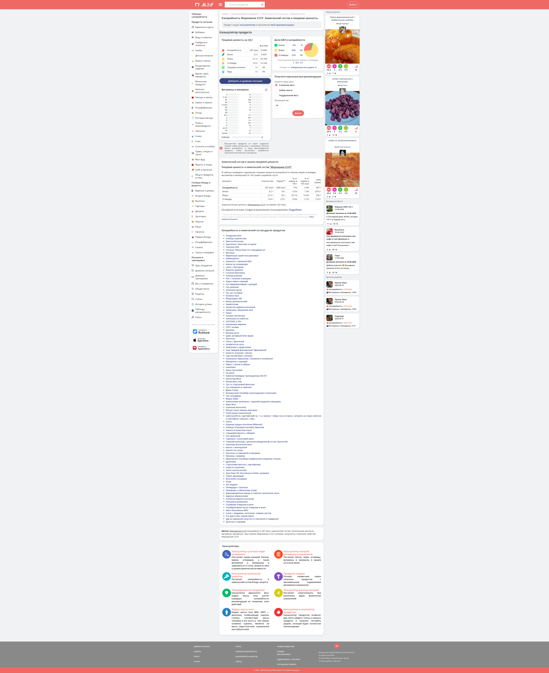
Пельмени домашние (237, 501)
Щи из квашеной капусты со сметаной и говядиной (252, 518)
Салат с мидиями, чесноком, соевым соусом (248, 513)
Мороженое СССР (298, 14)
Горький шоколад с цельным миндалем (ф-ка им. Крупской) (257, 441)
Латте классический (236, 470)
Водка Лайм (232, 398)
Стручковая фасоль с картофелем (243, 464)
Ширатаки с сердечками (238, 347)
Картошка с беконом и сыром (241, 244)
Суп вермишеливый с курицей (241, 284)
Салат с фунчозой (235, 341)
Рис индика (231, 484)
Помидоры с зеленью (237, 487)
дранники (231, 461)
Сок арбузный (233, 436)
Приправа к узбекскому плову (241, 490)
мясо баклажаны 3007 (237, 510)
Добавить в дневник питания (245, 81)
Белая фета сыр (234, 381)
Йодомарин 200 (234, 298)
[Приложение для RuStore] (204, 331)
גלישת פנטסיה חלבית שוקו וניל (240, 516)
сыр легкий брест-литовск (239, 355)
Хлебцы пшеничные (236, 238)
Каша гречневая (234, 370)
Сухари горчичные (235, 315)
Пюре (228, 312)
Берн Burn (231, 404)
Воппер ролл (232, 332)
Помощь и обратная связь (203, 324)
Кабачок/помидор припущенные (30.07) (246, 375)
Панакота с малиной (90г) (239, 261)
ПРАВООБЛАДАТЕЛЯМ (285, 646)
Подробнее (295, 209)
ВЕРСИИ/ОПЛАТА (284, 654)
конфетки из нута (235, 344)
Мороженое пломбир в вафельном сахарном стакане (253, 458)
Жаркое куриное (234, 270)
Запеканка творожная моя (239, 310)
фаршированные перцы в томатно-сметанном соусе (252, 493)
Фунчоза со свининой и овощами (243, 453)
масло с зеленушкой (236, 447)
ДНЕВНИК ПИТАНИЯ (202, 646)
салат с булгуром (234, 267)
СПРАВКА (280, 651)
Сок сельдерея (233, 395)
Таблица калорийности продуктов (244, 14)
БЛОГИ (196, 656)
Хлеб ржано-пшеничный (238, 413)
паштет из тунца (234, 450)
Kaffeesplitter (232, 258)
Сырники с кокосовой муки (240, 438)
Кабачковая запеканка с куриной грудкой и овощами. (253, 401)
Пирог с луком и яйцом (238, 364)
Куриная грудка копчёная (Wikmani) (244, 424)
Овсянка (230, 330)
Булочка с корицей (235, 521)
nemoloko (231, 367)
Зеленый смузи (233, 290)
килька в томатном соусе (239, 430)
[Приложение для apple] (204, 340)
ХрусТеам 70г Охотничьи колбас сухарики (247, 473)
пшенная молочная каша (239, 444)
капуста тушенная (235, 467)
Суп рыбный (232, 287)
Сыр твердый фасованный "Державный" (246, 350)
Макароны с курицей (236, 361)
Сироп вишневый (235, 476)
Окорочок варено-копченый (240, 307)
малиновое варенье (236, 324)
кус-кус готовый (234, 292)
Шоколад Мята (233, 378)
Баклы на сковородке (237, 264)
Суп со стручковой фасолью (240, 384)
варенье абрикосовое (237, 496)
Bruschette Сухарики (236, 478)
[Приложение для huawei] (204, 348)
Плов (228, 481)
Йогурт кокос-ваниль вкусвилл (241, 410)
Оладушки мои (233, 235)
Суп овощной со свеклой (238, 387)
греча (229, 421)
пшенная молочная (236, 407)
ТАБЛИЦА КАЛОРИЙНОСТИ (246, 651)
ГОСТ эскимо (232, 327)
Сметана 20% (232, 247)
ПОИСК (238, 646)
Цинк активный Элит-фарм (239, 335)
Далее (298, 113)
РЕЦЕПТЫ (197, 651)
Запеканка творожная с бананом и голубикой (249, 358)
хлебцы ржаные (234, 275)
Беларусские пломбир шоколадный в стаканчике (251, 393)
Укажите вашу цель (284, 81)
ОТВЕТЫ (238, 661)
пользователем (247, 24)
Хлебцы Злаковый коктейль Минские (245, 427)
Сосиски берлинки (235, 272)
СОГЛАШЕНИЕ (282, 664)
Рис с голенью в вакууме (238, 278)
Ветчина (230, 252)
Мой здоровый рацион (282, 24)
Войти (353, 4)
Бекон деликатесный (236, 301)
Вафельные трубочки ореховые (242, 255)
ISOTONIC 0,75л (233, 321)
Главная (225, 14)
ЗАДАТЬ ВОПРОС (283, 659)
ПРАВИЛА (292, 664)
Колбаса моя (232, 295)
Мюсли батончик (234, 241)
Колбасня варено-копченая (240, 498)
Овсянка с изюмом (235, 456)
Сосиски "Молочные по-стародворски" (245, 250)
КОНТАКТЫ (296, 659)
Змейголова (232, 304)
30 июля (230, 373)
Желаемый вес (281, 100)
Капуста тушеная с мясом (239, 353)
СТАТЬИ (197, 661)
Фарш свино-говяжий (237, 281)
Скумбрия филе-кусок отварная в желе (246, 507)
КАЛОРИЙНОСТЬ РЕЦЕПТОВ (246, 656)
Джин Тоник (232, 390)
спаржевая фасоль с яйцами (240, 433)
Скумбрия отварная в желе (239, 504)
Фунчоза (230, 338)
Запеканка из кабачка (237, 318)
